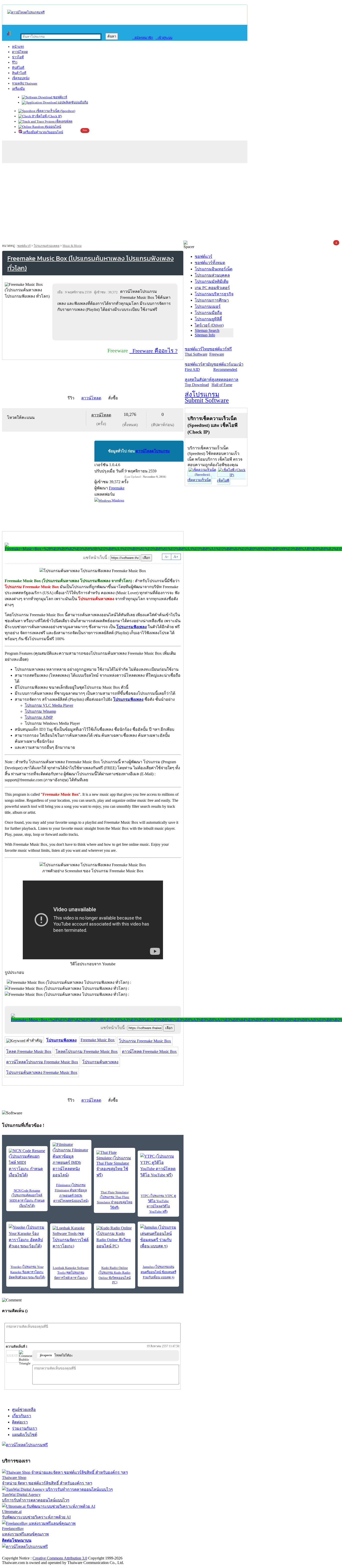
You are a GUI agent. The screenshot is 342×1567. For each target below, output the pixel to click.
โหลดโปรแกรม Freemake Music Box (87, 1051)
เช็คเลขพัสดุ (63, 121)
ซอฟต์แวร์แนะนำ (228, 367)
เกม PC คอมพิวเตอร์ (212, 288)
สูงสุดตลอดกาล (225, 382)
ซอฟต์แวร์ (59, 97)
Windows (117, 500)
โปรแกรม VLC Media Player (49, 705)
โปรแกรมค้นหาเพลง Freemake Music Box (41, 1072)
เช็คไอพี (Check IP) (48, 116)
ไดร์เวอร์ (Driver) (209, 325)
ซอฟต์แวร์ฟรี (220, 351)
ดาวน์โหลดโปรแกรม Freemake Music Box (42, 1062)
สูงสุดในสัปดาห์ (198, 382)
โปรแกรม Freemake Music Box (145, 1041)
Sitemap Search (207, 330)
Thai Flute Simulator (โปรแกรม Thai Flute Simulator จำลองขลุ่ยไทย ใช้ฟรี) (114, 1199)
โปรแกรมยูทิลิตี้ (208, 319)
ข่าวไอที (18, 57)
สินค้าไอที (19, 73)
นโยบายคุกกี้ (103, 1553)
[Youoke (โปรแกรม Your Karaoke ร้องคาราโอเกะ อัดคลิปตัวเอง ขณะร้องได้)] (27, 1236)
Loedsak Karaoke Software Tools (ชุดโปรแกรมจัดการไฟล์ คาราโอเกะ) (71, 1273)
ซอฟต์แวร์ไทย (197, 351)
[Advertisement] (171, 203)
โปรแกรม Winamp (40, 711)
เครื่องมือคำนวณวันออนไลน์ (42, 132)
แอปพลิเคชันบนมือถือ (72, 102)
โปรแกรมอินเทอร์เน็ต (213, 269)
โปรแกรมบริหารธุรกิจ (214, 294)
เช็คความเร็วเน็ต (199, 480)
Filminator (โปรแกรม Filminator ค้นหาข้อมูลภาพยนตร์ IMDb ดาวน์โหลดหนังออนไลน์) (70, 1193)
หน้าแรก (18, 47)
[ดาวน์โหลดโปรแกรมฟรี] (26, 12)
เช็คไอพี (223, 480)
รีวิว (14, 62)
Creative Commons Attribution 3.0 (60, 1558)
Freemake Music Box (98, 1040)
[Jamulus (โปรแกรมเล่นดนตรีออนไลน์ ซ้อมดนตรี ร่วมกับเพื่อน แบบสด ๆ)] (158, 1236)
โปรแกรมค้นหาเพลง (100, 1062)
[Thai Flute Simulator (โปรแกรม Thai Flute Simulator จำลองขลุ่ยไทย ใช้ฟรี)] (114, 1164)
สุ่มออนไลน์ (52, 127)
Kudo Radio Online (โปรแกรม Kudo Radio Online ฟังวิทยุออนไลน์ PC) (115, 1275)
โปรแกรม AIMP (39, 717)
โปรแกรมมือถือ (208, 313)
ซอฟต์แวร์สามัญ (199, 367)
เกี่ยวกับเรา (21, 1416)
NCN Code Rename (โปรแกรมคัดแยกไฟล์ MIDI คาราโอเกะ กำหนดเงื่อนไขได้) (27, 1198)
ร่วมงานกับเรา (24, 1428)
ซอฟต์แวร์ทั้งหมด (210, 263)
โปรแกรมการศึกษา (212, 300)
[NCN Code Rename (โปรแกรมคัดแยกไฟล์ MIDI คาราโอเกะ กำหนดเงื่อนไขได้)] (27, 1163)
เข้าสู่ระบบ (163, 38)
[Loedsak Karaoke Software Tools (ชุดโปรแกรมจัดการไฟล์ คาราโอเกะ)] (71, 1237)
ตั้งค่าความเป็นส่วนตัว (21, 1553)
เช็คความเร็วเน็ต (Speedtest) (55, 111)
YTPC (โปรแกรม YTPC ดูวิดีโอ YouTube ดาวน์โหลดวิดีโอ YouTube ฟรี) (158, 1203)
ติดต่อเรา (20, 1422)
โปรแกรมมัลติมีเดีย (211, 281)
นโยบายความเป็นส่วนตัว (66, 1553)
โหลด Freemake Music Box (28, 1051)
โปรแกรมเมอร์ (208, 306)
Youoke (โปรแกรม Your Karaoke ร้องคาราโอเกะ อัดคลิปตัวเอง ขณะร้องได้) (27, 1272)
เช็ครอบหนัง (20, 78)
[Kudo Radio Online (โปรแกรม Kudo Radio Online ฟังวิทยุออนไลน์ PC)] (114, 1237)
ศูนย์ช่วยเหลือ (24, 1409)
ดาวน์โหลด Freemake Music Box (149, 1051)
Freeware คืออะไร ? (153, 351)
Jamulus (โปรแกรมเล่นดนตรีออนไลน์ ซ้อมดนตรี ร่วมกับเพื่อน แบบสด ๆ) (158, 1272)
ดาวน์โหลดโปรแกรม (153, 451)
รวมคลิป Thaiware (24, 83)
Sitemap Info (205, 335)
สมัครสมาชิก (142, 38)
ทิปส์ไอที (18, 68)
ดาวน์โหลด (20, 52)
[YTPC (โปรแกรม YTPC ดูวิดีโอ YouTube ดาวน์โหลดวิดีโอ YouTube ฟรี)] (158, 1165)
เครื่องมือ (18, 89)
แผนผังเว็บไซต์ (24, 1434)
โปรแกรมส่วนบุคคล (46, 246)
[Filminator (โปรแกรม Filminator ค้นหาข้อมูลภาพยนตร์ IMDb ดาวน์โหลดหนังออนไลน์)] (71, 1160)
